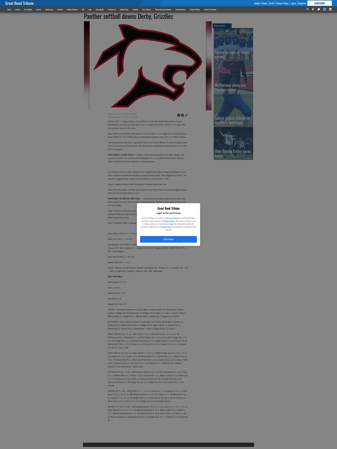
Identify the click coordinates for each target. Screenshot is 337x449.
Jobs (90, 9)
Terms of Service (172, 218)
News (9, 9)
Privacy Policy (169, 221)
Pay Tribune (146, 9)
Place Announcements (163, 9)
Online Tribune (260, 3)
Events (17, 9)
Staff (271, 3)
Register (302, 3)
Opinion (60, 9)
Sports (38, 9)
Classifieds (100, 9)
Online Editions (72, 9)
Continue (168, 239)
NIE (83, 9)
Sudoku (135, 9)
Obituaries (49, 9)
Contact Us (112, 9)
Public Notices (180, 9)
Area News (28, 9)
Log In (293, 3)
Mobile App (124, 9)
